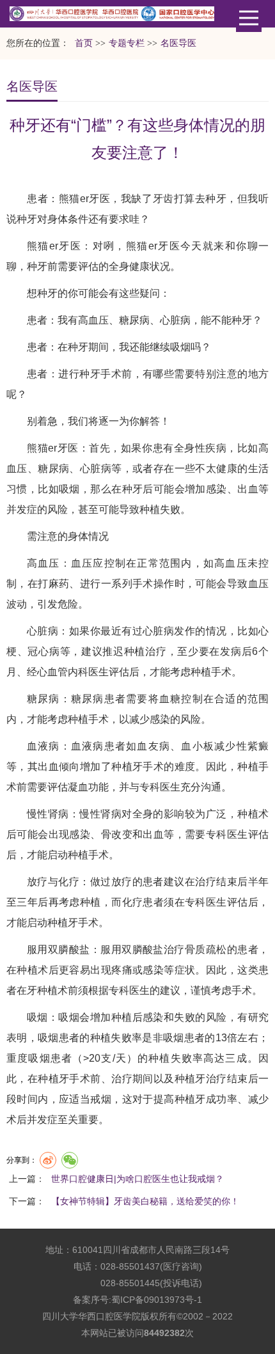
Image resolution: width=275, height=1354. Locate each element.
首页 (84, 43)
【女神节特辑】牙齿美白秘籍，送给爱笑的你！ (145, 1201)
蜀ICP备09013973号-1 (156, 1300)
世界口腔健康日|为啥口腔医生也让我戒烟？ (137, 1179)
